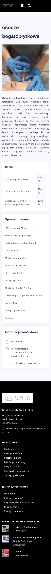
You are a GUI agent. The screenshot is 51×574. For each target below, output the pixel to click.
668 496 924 (17, 341)
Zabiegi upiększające (15, 310)
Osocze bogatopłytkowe (27, 527)
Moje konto (9, 493)
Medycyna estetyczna (15, 265)
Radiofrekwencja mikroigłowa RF (21, 242)
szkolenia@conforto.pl (21, 352)
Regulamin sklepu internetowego (20, 502)
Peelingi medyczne (14, 303)
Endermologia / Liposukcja (18, 235)
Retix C (19, 551)
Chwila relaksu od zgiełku (18, 288)
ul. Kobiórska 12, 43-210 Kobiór (26, 363)
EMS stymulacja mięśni (16, 227)
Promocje (9, 318)
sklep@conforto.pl (19, 356)
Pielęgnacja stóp (13, 280)
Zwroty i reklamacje (14, 511)
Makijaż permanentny (15, 258)
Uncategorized (12, 250)
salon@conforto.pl (19, 348)
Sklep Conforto (11, 506)
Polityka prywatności (14, 498)
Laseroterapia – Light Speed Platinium (23, 295)
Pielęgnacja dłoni (13, 273)
